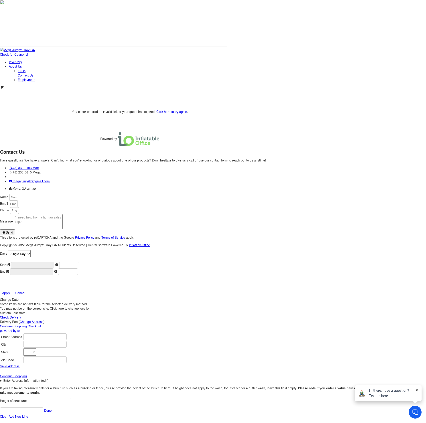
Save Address (10, 366)
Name (4, 197)
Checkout (34, 326)
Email (4, 203)
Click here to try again (171, 111)
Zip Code (7, 360)
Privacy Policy (84, 237)
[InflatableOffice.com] (139, 138)
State (4, 352)
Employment (26, 79)
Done (48, 410)
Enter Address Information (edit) (25, 380)
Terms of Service (113, 237)
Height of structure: (14, 400)
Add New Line (18, 416)
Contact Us (25, 75)
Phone (5, 210)
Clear (4, 416)
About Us (15, 66)
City (3, 344)
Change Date (9, 299)
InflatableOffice (139, 245)
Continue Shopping (13, 326)
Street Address (11, 336)
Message (7, 221)
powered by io (10, 330)
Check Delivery (10, 317)
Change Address (31, 321)
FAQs (22, 71)
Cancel (20, 293)
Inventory (15, 62)
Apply (6, 293)
